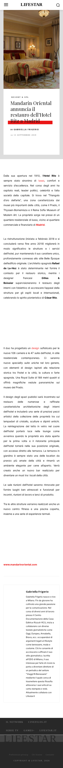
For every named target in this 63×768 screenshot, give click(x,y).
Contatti (50, 754)
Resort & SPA (20, 97)
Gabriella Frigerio (26, 129)
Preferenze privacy (18, 754)
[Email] (54, 143)
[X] (22, 143)
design (35, 348)
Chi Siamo (37, 754)
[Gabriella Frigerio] (15, 644)
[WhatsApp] (38, 143)
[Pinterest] (30, 143)
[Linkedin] (46, 143)
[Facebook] (14, 143)
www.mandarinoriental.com (20, 564)
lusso (41, 180)
